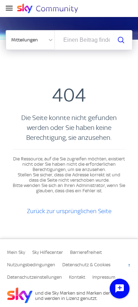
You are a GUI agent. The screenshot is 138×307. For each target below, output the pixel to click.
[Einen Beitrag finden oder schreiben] (121, 40)
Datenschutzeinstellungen (34, 277)
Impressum (103, 277)
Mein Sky (16, 252)
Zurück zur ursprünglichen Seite (69, 211)
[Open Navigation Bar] (11, 9)
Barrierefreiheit (86, 252)
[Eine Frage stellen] (120, 289)
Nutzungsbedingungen (31, 264)
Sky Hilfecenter (47, 252)
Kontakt (77, 277)
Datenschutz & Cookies (86, 264)
